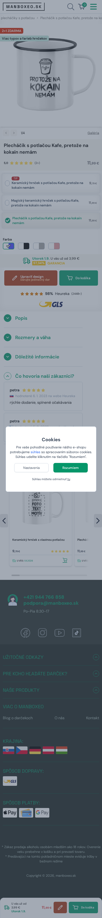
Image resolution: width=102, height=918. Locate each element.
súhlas (35, 452)
